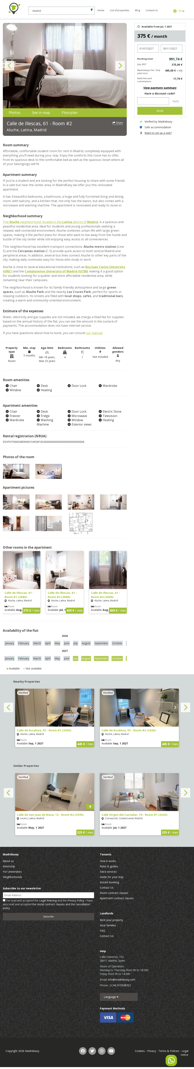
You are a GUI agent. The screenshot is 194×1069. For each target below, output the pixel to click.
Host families (108, 925)
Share (119, 122)
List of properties (119, 10)
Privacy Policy (75, 900)
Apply (175, 101)
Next (120, 65)
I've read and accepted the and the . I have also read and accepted (48, 904)
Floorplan (69, 112)
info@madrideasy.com (121, 979)
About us (8, 861)
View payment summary (160, 88)
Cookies (140, 1051)
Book (160, 110)
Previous (9, 65)
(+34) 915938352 (120, 985)
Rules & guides (109, 866)
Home (101, 10)
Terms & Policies (168, 1051)
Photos (14, 112)
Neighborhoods (12, 877)
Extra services (108, 871)
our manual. (94, 333)
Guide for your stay (111, 877)
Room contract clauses (114, 893)
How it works (108, 861)
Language (110, 997)
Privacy (151, 1051)
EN (180, 11)
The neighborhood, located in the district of (50, 222)
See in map (41, 112)
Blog (137, 10)
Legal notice (184, 1052)
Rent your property (111, 920)
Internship (9, 866)
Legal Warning (48, 900)
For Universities (12, 871)
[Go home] (14, 8)
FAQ (102, 930)
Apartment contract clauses (117, 898)
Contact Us (152, 10)
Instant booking (109, 882)
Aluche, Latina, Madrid (26, 129)
